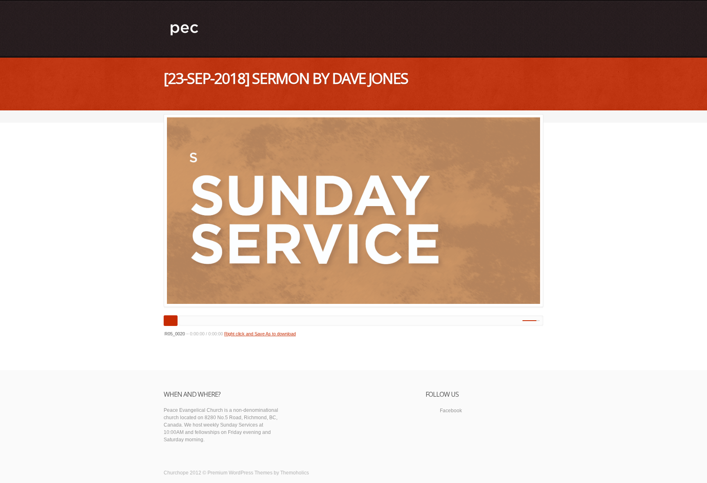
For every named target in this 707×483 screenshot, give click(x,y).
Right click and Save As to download (260, 333)
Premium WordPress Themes (239, 473)
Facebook (451, 410)
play (171, 320)
